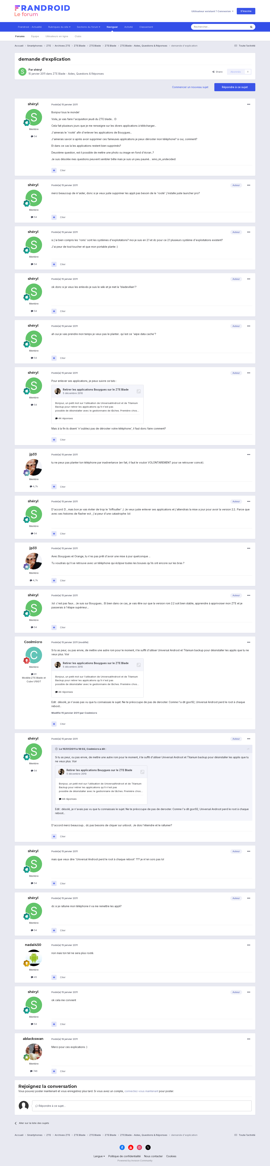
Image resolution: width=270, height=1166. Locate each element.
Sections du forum (88, 26)
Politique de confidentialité (124, 1156)
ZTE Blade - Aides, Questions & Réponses (78, 73)
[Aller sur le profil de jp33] (34, 467)
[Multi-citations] (54, 170)
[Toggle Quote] (56, 748)
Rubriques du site (58, 26)
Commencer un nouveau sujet (190, 87)
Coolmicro (33, 642)
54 (35, 136)
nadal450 (33, 945)
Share (218, 71)
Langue (98, 1156)
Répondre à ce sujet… (52, 1105)
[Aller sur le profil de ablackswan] (34, 1052)
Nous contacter (153, 1156)
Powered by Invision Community (135, 1160)
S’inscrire (246, 11)
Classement (146, 26)
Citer (63, 170)
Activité (128, 26)
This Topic (236, 26)
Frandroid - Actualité (30, 26)
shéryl (38, 69)
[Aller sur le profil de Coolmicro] (34, 655)
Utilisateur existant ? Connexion (211, 11)
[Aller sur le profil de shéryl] (22, 72)
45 (35, 977)
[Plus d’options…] (248, 104)
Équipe (35, 36)
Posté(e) (64, 104)
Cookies (171, 1156)
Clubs (78, 36)
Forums (20, 36)
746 (35, 1070)
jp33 (33, 454)
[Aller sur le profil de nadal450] (34, 958)
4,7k (35, 486)
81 (35, 674)
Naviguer (112, 26)
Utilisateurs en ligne (57, 36)
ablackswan (33, 1039)
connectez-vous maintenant (141, 1091)
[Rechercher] (251, 27)
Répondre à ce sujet (235, 87)
